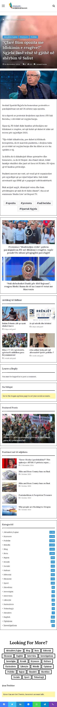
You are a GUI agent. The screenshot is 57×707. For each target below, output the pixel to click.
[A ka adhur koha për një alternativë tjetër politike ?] (42, 340)
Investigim (8, 591)
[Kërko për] (53, 7)
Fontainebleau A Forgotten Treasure (35, 495)
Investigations (10, 625)
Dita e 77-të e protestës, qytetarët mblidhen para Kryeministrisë (13, 352)
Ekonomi (7, 579)
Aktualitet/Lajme (17, 19)
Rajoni (6, 558)
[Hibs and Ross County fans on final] (9, 475)
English (7, 617)
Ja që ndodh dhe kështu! (40, 323)
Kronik (7, 562)
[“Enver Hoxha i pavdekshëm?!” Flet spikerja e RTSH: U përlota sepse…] (9, 463)
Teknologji (8, 608)
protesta (27, 203)
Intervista (8, 596)
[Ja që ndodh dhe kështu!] (42, 314)
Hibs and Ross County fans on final (34, 471)
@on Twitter (8, 685)
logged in (16, 377)
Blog (6, 549)
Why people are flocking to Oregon (35, 507)
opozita (12, 203)
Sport (6, 583)
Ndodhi (7, 545)
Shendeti (7, 613)
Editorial (7, 574)
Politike (34, 37)
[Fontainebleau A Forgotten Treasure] (9, 499)
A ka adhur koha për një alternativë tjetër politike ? (42, 351)
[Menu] (3, 7)
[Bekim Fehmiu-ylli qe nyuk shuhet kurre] (14, 314)
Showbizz (8, 587)
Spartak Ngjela (29, 209)
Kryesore (24, 37)
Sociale (7, 566)
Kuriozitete (9, 604)
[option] (28, 428)
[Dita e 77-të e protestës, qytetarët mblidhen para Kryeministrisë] (14, 340)
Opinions (8, 621)
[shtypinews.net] (17, 6)
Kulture (7, 570)
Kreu (6, 19)
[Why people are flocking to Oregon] (9, 511)
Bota (6, 553)
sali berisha (45, 203)
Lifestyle (7, 600)
